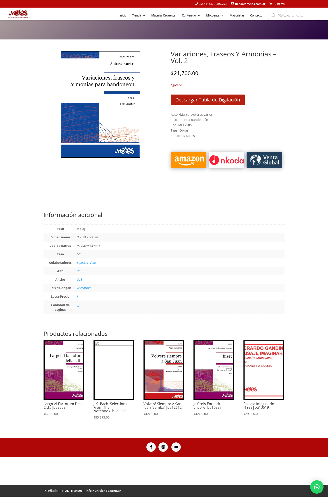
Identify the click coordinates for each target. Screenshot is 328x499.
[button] (317, 487)
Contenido (189, 15)
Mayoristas (237, 15)
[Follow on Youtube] (176, 447)
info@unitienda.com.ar (103, 491)
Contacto (256, 15)
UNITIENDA (73, 491)
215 (79, 279)
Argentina (84, 288)
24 (79, 307)
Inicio (122, 15)
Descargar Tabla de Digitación (207, 100)
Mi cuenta (212, 15)
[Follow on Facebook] (151, 447)
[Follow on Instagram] (163, 447)
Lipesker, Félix (87, 262)
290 (79, 271)
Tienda (136, 15)
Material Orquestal (163, 15)
